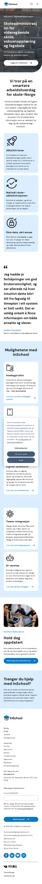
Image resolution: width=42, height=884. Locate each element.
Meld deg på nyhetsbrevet (19, 660)
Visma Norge (9, 872)
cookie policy (23, 439)
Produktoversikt (10, 756)
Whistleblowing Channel (13, 845)
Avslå (21, 460)
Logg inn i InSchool (18, 63)
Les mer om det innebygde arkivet (18, 398)
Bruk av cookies (10, 842)
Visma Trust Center (11, 848)
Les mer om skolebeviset (17, 490)
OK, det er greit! (21, 454)
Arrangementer (9, 738)
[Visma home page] (21, 866)
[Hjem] (11, 4)
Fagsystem (8, 759)
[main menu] (37, 4)
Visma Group (9, 876)
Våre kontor (8, 749)
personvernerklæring (15, 442)
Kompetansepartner (11, 766)
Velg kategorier (21, 448)
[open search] (31, 4)
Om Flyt (7, 746)
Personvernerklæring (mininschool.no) (18, 835)
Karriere (7, 753)
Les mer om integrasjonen (18, 545)
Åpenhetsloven (9, 839)
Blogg (6, 731)
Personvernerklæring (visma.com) (16, 832)
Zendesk (7, 734)
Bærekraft (7, 763)
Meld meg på (18, 819)
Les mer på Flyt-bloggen (17, 587)
